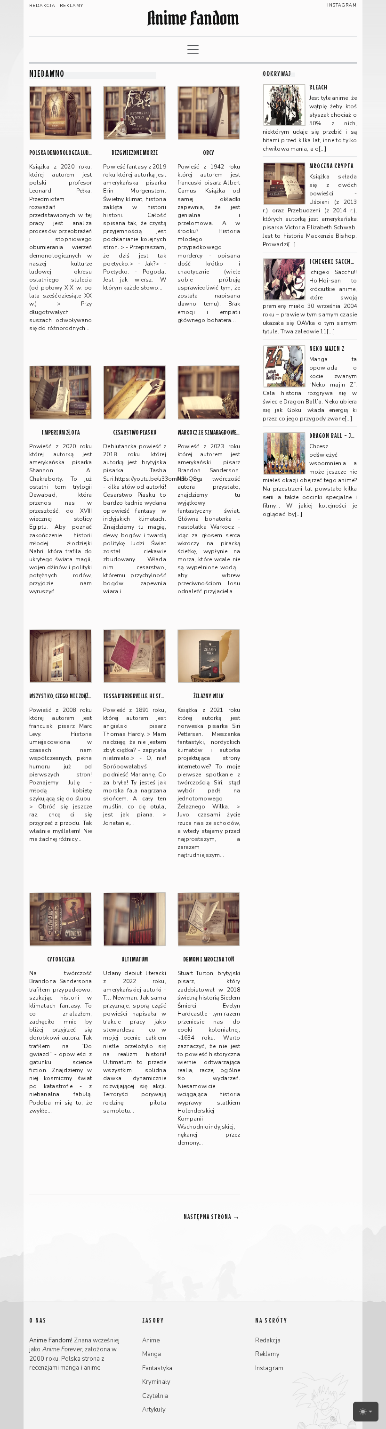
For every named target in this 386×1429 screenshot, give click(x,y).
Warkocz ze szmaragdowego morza (208, 432)
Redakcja (42, 5)
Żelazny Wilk (208, 696)
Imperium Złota (60, 432)
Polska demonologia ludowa (60, 152)
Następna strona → (212, 1216)
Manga (151, 1354)
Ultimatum (134, 959)
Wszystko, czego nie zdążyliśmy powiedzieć (60, 696)
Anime (151, 1340)
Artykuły (154, 1409)
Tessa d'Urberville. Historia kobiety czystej (134, 696)
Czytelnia (155, 1396)
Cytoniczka (60, 959)
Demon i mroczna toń (208, 959)
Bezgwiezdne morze (135, 152)
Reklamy (71, 5)
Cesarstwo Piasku (134, 432)
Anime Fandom (193, 18)
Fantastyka (157, 1368)
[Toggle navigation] (193, 49)
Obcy (208, 152)
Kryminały (156, 1382)
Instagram (342, 5)
